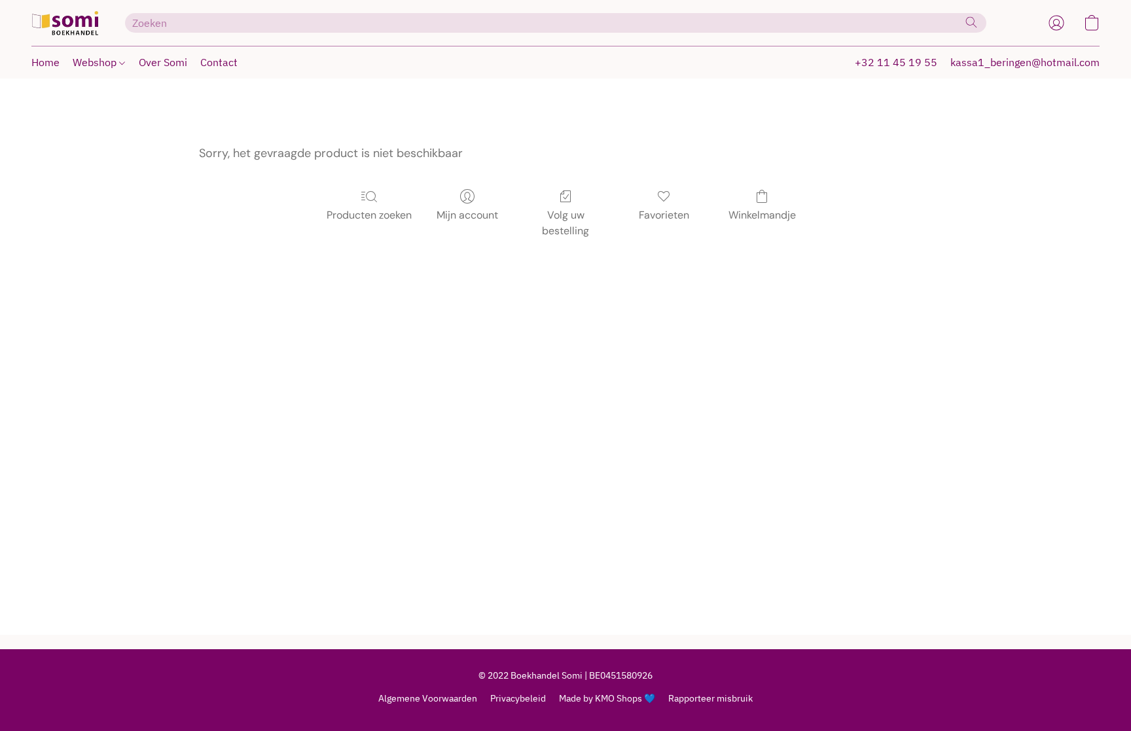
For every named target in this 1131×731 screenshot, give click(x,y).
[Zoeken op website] (971, 22)
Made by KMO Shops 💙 (607, 698)
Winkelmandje (762, 215)
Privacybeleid (518, 698)
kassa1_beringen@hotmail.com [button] (1025, 62)
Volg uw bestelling (565, 223)
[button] (65, 23)
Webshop (96, 62)
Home (45, 62)
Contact (219, 62)
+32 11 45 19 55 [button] (896, 62)
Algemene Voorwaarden (427, 698)
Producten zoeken (369, 215)
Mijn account (467, 215)
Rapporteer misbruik (710, 698)
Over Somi (163, 62)
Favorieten (664, 215)
